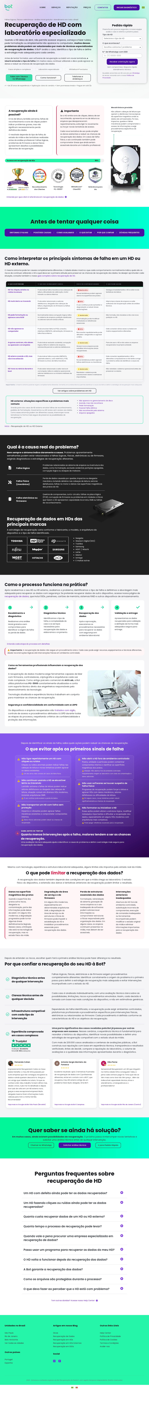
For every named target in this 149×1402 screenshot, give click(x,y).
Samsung (80, 546)
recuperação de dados (17, 596)
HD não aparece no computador (16, 330)
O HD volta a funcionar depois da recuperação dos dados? (65, 1259)
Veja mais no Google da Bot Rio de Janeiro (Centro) (121, 1104)
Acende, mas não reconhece (91, 403)
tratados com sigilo (65, 710)
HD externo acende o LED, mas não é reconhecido (20, 357)
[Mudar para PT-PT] (76, 1387)
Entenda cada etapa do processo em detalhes (28, 644)
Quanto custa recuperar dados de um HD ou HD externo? (64, 1216)
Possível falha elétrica (88, 408)
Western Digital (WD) (85, 541)
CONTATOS (103, 7)
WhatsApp (136, 73)
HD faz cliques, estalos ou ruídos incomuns (18, 291)
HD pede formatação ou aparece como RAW (18, 316)
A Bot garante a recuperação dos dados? (53, 1269)
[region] (74, 331)
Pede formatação (86, 405)
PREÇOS (87, 7)
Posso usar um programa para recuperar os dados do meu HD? (69, 1250)
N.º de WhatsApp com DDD (115, 51)
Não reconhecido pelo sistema (91, 410)
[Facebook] (59, 1361)
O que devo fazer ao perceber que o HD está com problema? (66, 1289)
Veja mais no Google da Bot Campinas (69, 1104)
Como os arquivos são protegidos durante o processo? (63, 1279)
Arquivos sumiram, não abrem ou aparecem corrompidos (20, 343)
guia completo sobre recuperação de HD (56, 275)
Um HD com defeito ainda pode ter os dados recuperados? (65, 1193)
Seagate (79, 538)
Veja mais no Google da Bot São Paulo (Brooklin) (27, 1104)
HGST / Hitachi (82, 549)
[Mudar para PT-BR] (72, 1387)
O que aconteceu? (111, 43)
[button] (70, 111)
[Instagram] (54, 1361)
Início (7, 426)
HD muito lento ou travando (19, 301)
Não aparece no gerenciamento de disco (96, 400)
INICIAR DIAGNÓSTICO (127, 7)
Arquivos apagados (87, 413)
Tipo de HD (107, 34)
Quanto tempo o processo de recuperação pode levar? (63, 1226)
